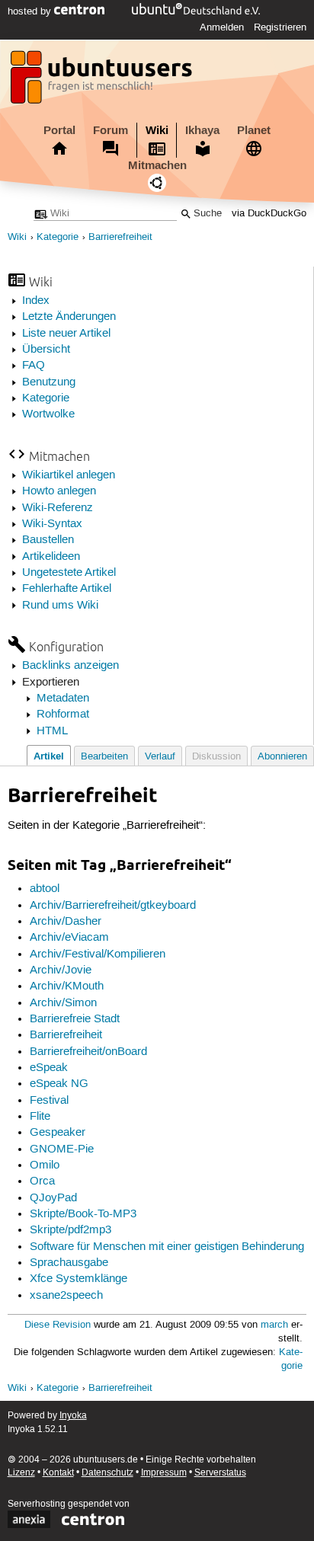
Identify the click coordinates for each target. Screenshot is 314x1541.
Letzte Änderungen (69, 317)
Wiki (157, 130)
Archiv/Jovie (60, 970)
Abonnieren (282, 757)
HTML (52, 731)
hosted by (31, 11)
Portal (59, 130)
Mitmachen (157, 165)
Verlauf (160, 757)
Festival (49, 1101)
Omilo (44, 1165)
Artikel (49, 756)
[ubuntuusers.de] (103, 81)
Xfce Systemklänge (78, 1279)
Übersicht (46, 349)
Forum (110, 130)
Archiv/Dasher (65, 922)
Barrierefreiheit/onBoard (88, 1052)
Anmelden (222, 27)
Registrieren (280, 27)
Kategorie (57, 237)
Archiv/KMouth (67, 986)
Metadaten (63, 698)
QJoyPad (53, 1198)
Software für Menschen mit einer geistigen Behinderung (167, 1247)
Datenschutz (107, 1473)
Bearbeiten (104, 757)
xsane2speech (66, 1296)
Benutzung (48, 382)
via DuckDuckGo (269, 213)
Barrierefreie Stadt (75, 1019)
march (274, 1325)
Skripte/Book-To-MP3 (83, 1214)
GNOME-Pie (62, 1149)
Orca (42, 1181)
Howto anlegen (59, 491)
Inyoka (73, 1415)
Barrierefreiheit (120, 237)
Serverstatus (220, 1473)
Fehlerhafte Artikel (66, 589)
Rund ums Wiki (60, 605)
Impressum (164, 1473)
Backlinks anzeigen (70, 666)
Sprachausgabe (69, 1263)
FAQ (33, 365)
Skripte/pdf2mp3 (70, 1230)
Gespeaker (57, 1133)
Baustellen (48, 540)
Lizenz (21, 1473)
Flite (40, 1117)
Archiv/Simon (63, 1003)
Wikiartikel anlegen (68, 475)
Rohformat (63, 714)
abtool (44, 889)
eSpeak (49, 1068)
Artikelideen (51, 557)
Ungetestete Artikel (69, 573)
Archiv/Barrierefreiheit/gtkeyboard (113, 906)
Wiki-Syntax (52, 524)
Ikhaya (202, 130)
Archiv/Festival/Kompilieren (97, 954)
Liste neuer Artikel (66, 333)
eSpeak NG (59, 1084)
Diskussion (216, 757)
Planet (254, 130)
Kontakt (58, 1473)
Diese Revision (57, 1325)
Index (36, 301)
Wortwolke (48, 414)
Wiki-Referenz (57, 508)
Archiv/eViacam (69, 938)
